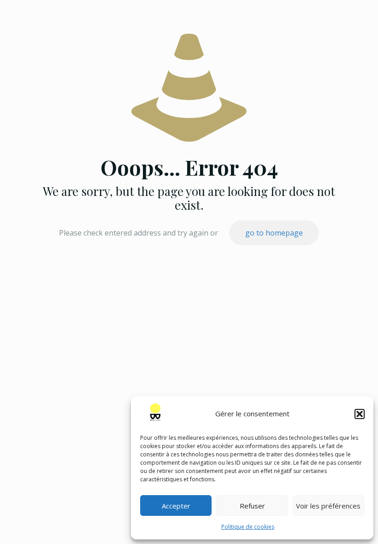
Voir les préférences (328, 505)
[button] (359, 414)
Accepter (176, 505)
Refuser (252, 505)
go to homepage (274, 233)
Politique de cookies (247, 527)
